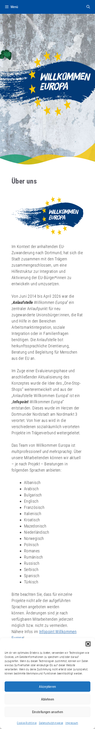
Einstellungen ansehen (47, 712)
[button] (88, 644)
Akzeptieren (47, 687)
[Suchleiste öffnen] (88, 7)
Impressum (71, 723)
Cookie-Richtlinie (26, 723)
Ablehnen (47, 699)
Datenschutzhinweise (51, 723)
